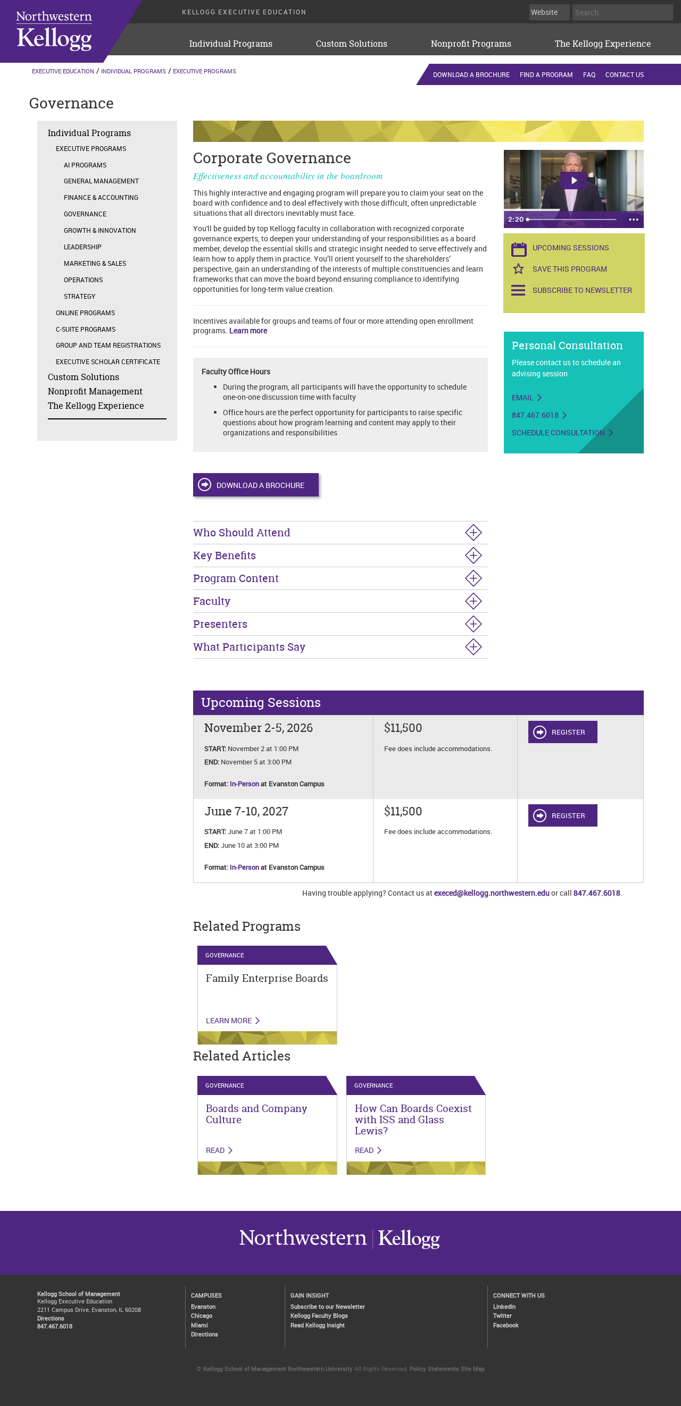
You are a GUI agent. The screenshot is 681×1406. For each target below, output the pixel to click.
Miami (199, 1325)
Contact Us (624, 74)
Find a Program (546, 74)
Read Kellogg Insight (317, 1325)
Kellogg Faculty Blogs (319, 1315)
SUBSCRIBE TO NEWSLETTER (582, 290)
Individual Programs (230, 43)
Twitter (502, 1315)
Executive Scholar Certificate (108, 361)
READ (215, 1150)
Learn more (248, 330)
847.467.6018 (535, 415)
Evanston (203, 1306)
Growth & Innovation (100, 230)
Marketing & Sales (95, 263)
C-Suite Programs (85, 329)
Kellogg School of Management (78, 1294)
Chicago (201, 1315)
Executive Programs (204, 71)
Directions (50, 1318)
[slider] (572, 219)
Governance (85, 213)
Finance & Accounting (101, 197)
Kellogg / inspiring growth (303, 1248)
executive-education (84, 31)
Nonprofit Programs (471, 43)
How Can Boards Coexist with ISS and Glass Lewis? (413, 1119)
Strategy (79, 296)
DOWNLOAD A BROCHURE (260, 485)
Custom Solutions (351, 43)
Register (568, 732)
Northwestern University (405, 1248)
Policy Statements (434, 1369)
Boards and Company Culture (257, 1113)
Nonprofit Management (95, 391)
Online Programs (85, 312)
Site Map (473, 1369)
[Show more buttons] (634, 219)
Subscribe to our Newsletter (327, 1306)
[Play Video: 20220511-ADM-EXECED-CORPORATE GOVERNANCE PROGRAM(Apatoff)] (573, 180)
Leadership (83, 246)
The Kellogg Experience (603, 43)
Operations (83, 279)
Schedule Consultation (558, 432)
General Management (101, 180)
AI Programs (85, 165)
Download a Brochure (471, 74)
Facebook (506, 1325)
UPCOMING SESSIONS (571, 247)
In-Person (244, 783)
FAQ (589, 74)
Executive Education (63, 71)
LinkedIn (504, 1306)
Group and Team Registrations (108, 345)
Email (523, 397)
